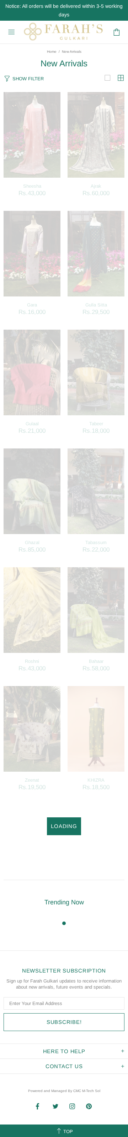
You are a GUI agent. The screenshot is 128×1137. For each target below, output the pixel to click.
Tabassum (96, 542)
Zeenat (32, 780)
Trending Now (64, 902)
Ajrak (96, 186)
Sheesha (32, 186)
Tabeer (96, 423)
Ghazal (32, 542)
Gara (32, 305)
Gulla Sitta (96, 305)
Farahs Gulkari (63, 32)
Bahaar (96, 661)
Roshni (32, 661)
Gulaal (32, 423)
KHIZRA (96, 780)
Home (52, 52)
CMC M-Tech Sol (86, 1091)
